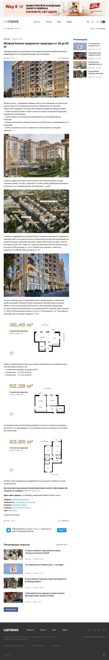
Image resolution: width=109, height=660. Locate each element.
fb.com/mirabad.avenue (21, 508)
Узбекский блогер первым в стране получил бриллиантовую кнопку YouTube (45, 594)
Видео (69, 22)
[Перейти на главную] (11, 21)
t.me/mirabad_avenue (20, 500)
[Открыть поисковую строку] (93, 22)
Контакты (56, 646)
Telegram (36, 529)
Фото (59, 22)
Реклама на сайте (38, 646)
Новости (37, 22)
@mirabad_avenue (20, 505)
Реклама (7, 39)
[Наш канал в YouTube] (104, 630)
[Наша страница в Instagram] (89, 630)
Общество (28, 559)
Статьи (49, 22)
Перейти (62, 530)
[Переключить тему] (102, 22)
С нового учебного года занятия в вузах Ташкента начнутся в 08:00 (43, 551)
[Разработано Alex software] (104, 654)
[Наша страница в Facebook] (99, 630)
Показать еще (11, 609)
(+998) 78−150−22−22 (31, 491)
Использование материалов (13, 646)
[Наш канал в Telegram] (94, 630)
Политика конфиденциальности (94, 637)
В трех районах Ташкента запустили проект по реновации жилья (46, 580)
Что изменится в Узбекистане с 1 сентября (44, 565)
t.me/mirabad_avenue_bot (25, 502)
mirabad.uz (13, 511)
